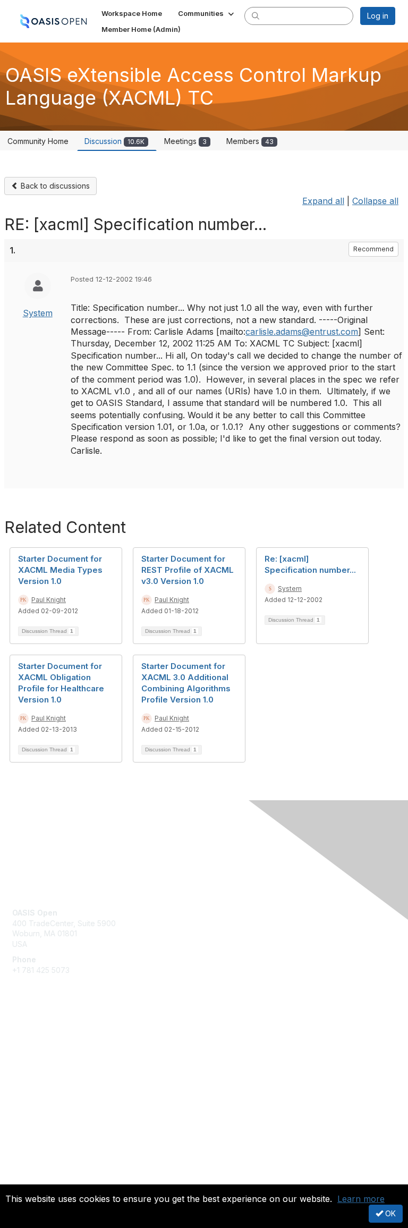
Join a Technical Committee (60, 1071)
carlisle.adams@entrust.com (301, 331)
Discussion (114, 141)
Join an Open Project (49, 1055)
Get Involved (34, 1040)
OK (389, 1213)
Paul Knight (48, 600)
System (38, 313)
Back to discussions (54, 185)
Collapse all (375, 201)
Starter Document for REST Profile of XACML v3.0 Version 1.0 (187, 570)
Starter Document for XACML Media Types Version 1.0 (60, 570)
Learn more (361, 1198)
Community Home (38, 141)
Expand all (323, 201)
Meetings (185, 141)
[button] (207, 13)
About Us (28, 1167)
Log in (377, 15)
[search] (255, 15)
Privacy (25, 1177)
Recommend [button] (373, 249)
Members (250, 141)
